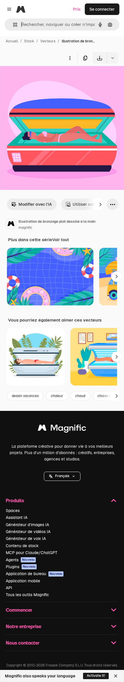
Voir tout (60, 239)
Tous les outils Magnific (27, 594)
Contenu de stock (22, 545)
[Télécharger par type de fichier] (112, 58)
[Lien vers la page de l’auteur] (11, 225)
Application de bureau (34, 573)
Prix (77, 9)
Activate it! (96, 675)
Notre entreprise (23, 626)
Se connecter (102, 9)
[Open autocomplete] (13, 24)
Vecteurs (47, 41)
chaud (80, 396)
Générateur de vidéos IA (28, 531)
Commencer (19, 610)
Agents (20, 559)
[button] (62, 476)
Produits (15, 500)
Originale (38, 77)
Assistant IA (16, 517)
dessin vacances (25, 396)
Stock (29, 41)
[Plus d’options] (70, 58)
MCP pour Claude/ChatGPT (31, 552)
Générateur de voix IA (26, 538)
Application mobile (23, 580)
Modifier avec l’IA (35, 204)
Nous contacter (23, 643)
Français (62, 476)
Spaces (13, 510)
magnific (25, 227)
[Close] (115, 675)
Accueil (12, 41)
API (9, 587)
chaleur (57, 396)
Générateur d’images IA (27, 524)
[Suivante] (100, 204)
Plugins (20, 566)
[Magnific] (62, 429)
